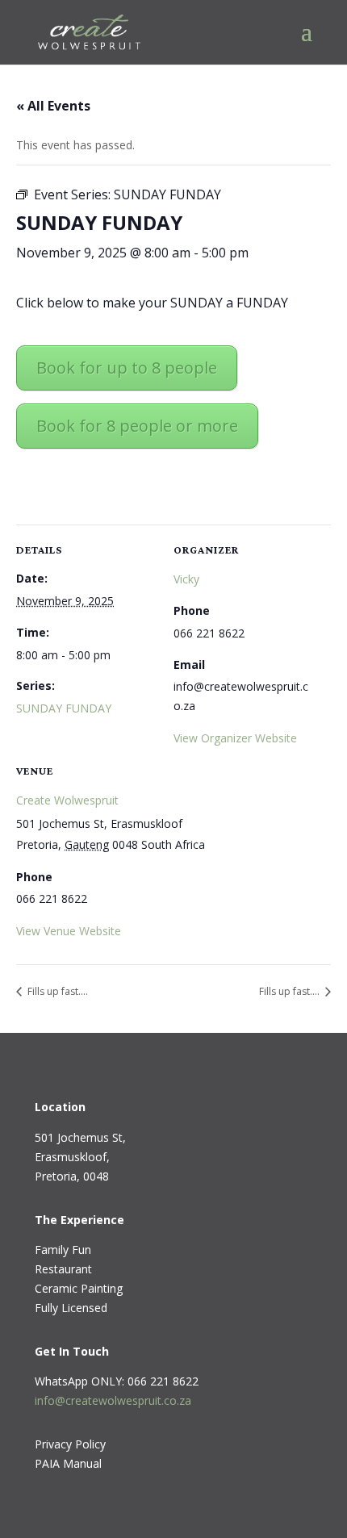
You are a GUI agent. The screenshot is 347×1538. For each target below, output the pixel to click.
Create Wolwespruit (67, 800)
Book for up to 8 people (126, 367)
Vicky (186, 579)
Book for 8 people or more (137, 426)
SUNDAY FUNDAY (63, 708)
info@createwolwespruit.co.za (113, 1400)
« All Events (53, 106)
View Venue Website (68, 930)
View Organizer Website (235, 738)
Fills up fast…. (56, 991)
